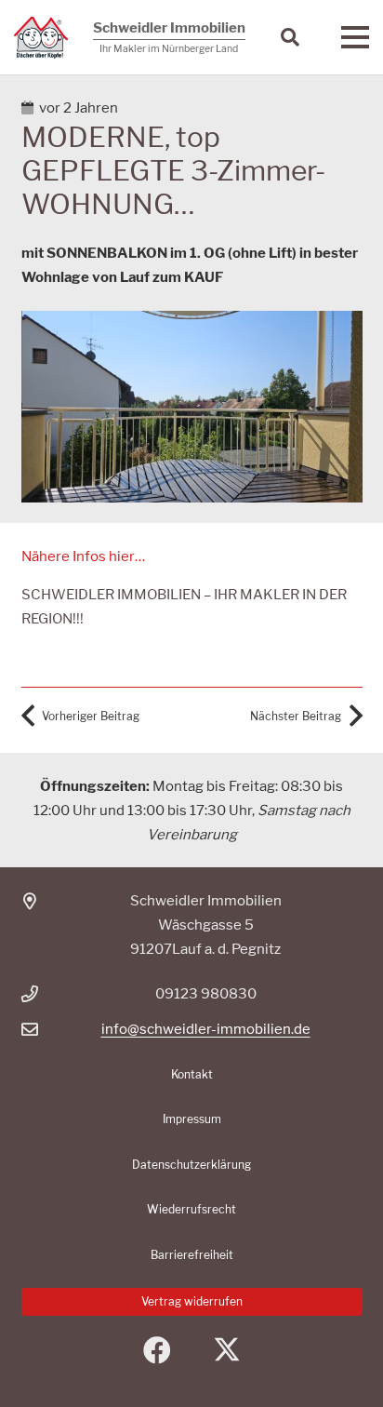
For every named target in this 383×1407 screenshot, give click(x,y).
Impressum (192, 1119)
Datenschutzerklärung (191, 1165)
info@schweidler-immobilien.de (205, 1029)
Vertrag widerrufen (192, 1301)
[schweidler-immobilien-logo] (41, 38)
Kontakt (192, 1074)
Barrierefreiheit (192, 1255)
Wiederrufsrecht (191, 1209)
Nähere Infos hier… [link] (83, 556)
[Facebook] (157, 1351)
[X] (226, 1351)
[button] (290, 37)
